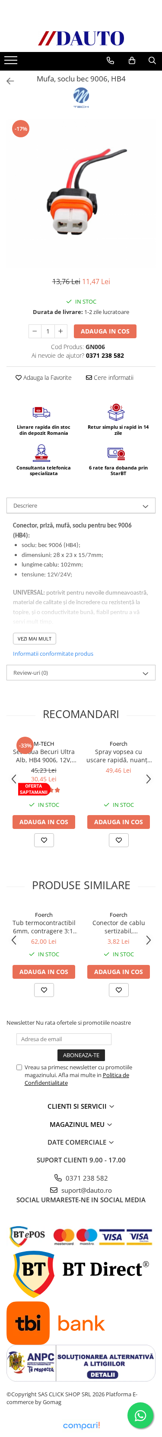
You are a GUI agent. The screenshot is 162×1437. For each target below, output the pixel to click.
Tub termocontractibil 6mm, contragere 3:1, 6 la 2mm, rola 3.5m (44, 927)
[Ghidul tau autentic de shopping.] (81, 1426)
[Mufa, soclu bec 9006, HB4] (81, 193)
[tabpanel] (81, 193)
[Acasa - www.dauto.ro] (81, 38)
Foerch (118, 744)
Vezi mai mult (34, 638)
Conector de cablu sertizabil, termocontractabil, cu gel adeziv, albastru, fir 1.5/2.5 (119, 927)
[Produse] (11, 62)
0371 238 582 (86, 1178)
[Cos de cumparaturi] (132, 60)
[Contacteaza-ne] (110, 60)
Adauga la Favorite (47, 377)
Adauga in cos (105, 331)
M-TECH (44, 744)
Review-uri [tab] (30, 672)
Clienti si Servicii (78, 1106)
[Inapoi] (6, 81)
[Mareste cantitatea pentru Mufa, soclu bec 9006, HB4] (60, 331)
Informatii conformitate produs (53, 653)
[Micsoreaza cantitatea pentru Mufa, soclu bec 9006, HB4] (35, 331)
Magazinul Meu (78, 1124)
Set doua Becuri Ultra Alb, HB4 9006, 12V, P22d (44, 756)
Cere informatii (112, 377)
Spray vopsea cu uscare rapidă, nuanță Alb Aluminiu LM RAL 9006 (118, 756)
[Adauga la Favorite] (44, 840)
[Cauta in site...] (152, 60)
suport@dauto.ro (86, 1190)
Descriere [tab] (25, 505)
